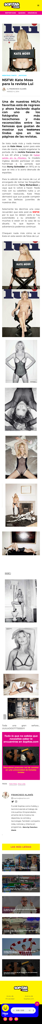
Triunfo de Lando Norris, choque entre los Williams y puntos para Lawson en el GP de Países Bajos (20, 867)
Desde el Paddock (9, 865)
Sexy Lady (21, 784)
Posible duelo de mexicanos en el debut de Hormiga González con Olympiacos (19, 952)
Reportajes (10, 13)
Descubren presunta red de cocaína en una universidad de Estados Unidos (20, 973)
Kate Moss (13, 784)
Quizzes (21, 13)
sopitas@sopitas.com (22, 798)
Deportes (7, 949)
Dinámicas (32, 13)
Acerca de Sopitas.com (29, 997)
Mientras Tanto (9, 75)
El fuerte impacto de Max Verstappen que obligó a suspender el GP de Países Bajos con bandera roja (20, 888)
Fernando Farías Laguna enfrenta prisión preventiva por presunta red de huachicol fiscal (21, 931)
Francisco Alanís (17, 89)
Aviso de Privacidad (10, 997)
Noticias (22, 75)
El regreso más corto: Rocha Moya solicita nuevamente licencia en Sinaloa (20, 910)
